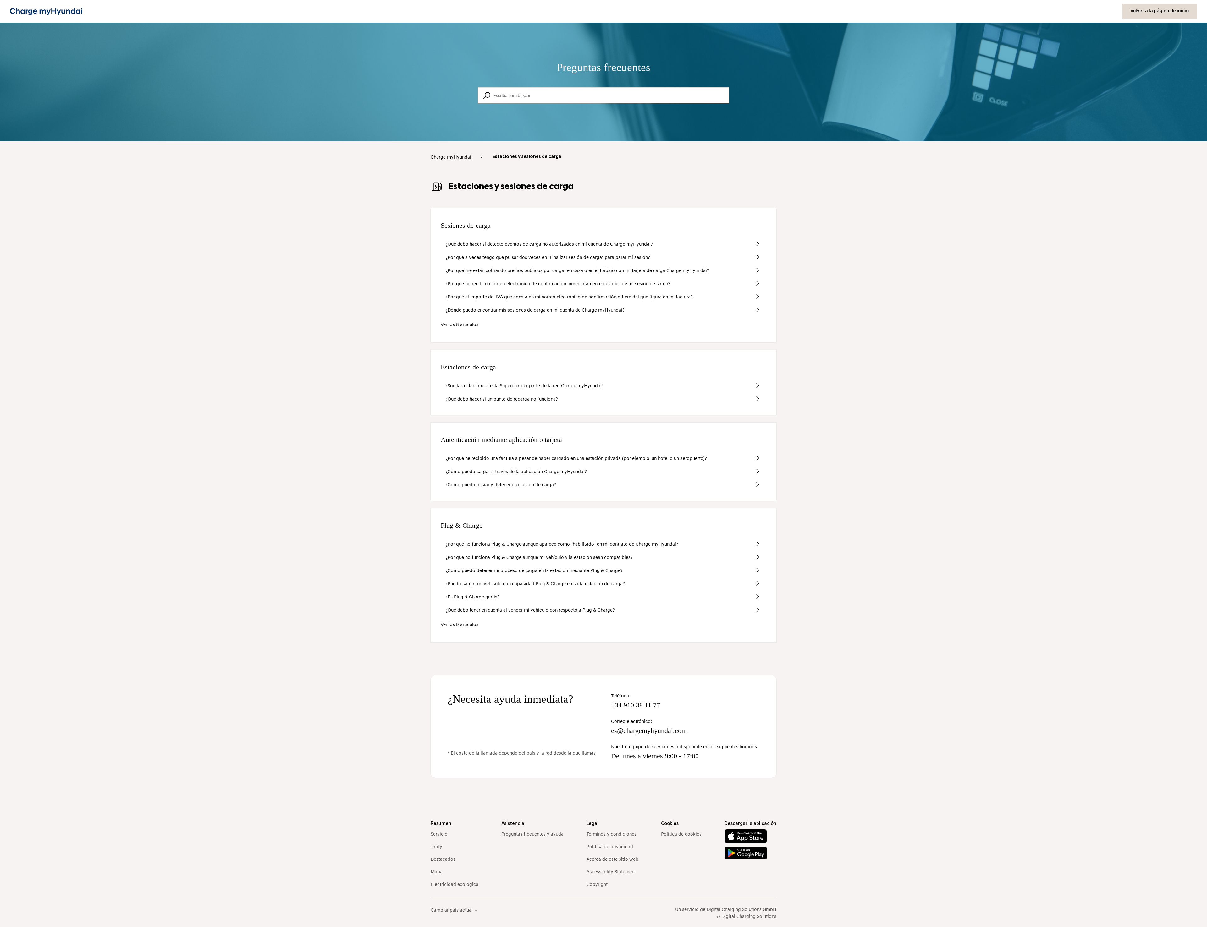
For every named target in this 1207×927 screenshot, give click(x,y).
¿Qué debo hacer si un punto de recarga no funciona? (502, 398)
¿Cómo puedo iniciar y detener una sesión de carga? (501, 484)
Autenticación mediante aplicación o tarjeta (501, 440)
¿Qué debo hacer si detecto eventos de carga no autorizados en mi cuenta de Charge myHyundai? (549, 244)
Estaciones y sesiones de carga (527, 157)
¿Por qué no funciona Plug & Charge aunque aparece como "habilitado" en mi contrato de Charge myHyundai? (562, 544)
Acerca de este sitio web (612, 859)
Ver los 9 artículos (459, 624)
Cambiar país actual (452, 910)
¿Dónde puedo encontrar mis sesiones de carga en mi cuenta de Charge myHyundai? (535, 310)
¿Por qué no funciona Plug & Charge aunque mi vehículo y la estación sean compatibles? (539, 557)
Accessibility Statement (611, 871)
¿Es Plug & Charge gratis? (472, 596)
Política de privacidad (610, 846)
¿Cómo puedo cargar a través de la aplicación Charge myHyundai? (516, 471)
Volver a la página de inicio (1159, 11)
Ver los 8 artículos (459, 324)
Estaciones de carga (468, 367)
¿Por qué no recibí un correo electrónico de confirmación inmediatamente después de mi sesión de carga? (558, 283)
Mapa (437, 871)
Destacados (443, 859)
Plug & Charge (461, 525)
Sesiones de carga (466, 225)
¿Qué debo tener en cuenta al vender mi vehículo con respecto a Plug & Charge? (530, 610)
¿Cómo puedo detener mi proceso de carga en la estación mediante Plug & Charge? (534, 570)
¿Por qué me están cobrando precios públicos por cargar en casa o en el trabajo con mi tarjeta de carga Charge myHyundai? (577, 270)
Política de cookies (681, 834)
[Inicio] (46, 11)
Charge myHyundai (451, 157)
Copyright (597, 884)
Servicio (439, 834)
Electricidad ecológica (454, 884)
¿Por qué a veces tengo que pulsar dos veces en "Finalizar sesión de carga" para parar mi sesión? (548, 257)
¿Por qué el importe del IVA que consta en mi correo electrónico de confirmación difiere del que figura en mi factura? (569, 296)
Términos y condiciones (612, 834)
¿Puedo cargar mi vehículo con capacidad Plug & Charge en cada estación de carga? (535, 583)
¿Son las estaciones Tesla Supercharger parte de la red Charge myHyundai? (525, 385)
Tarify (436, 846)
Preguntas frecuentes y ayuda (532, 834)
